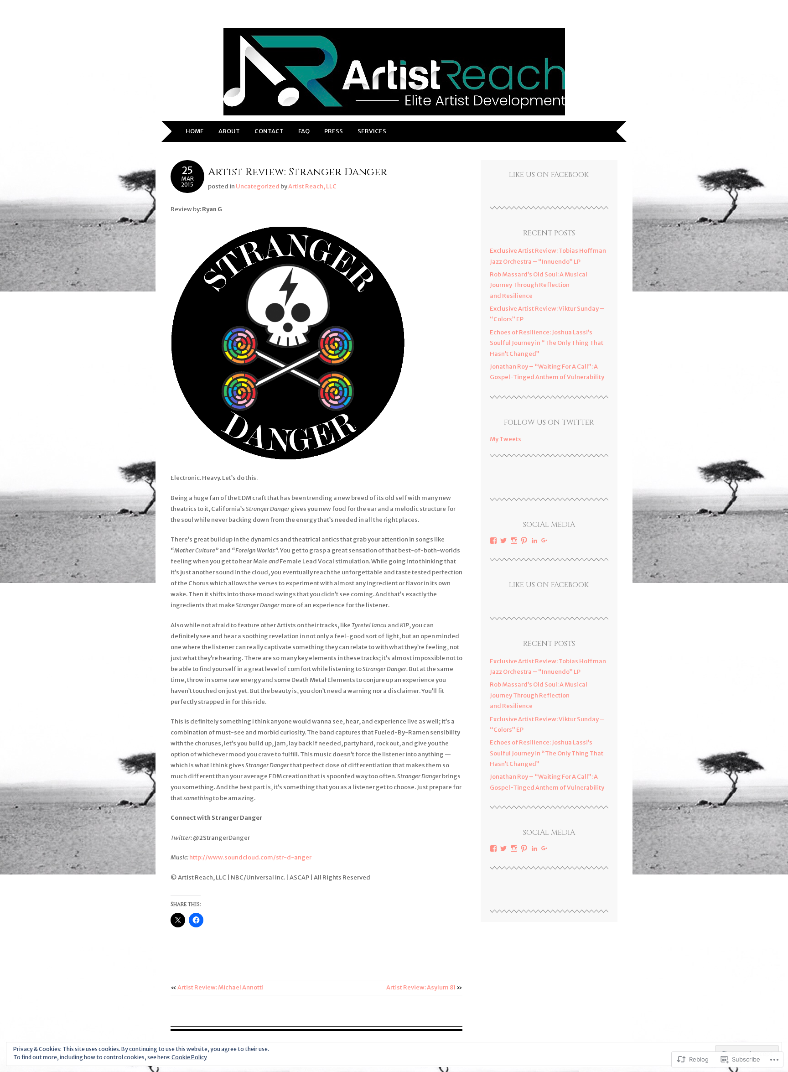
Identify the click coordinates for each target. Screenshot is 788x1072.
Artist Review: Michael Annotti (217, 987)
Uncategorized (258, 186)
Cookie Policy (189, 1057)
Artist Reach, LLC (312, 186)
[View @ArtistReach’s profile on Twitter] (503, 540)
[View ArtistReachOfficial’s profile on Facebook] (493, 540)
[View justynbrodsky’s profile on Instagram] (514, 540)
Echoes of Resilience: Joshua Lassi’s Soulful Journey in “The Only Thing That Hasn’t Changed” (546, 343)
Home (195, 131)
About (229, 131)
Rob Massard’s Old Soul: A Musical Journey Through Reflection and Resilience (538, 285)
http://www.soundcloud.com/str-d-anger (250, 857)
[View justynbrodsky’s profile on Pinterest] (524, 540)
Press (333, 131)
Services (372, 131)
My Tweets (505, 439)
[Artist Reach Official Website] (394, 115)
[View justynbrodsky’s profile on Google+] (544, 540)
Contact (269, 131)
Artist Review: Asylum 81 (424, 987)
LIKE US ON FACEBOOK (549, 175)
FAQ (304, 131)
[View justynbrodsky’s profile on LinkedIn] (534, 540)
